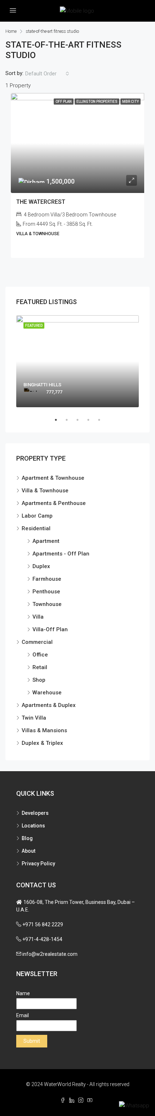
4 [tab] (92, 419)
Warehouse (47, 692)
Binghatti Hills (42, 384)
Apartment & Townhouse (53, 478)
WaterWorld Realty (65, 1084)
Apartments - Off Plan (60, 553)
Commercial (37, 642)
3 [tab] (81, 419)
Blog (27, 838)
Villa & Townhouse (45, 490)
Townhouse (47, 604)
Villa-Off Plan (50, 629)
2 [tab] (70, 419)
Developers (35, 813)
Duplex (41, 566)
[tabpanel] (77, 361)
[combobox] (47, 73)
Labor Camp (37, 516)
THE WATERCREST (40, 201)
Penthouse (46, 591)
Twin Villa (34, 718)
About (28, 851)
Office (40, 654)
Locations (33, 826)
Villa (38, 617)
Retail (39, 667)
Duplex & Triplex (42, 743)
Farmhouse (46, 579)
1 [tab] (59, 419)
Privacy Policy (38, 863)
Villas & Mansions (44, 730)
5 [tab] (102, 419)
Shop (38, 680)
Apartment (45, 541)
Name (23, 993)
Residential (36, 528)
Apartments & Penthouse (54, 503)
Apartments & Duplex (49, 705)
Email (22, 1015)
